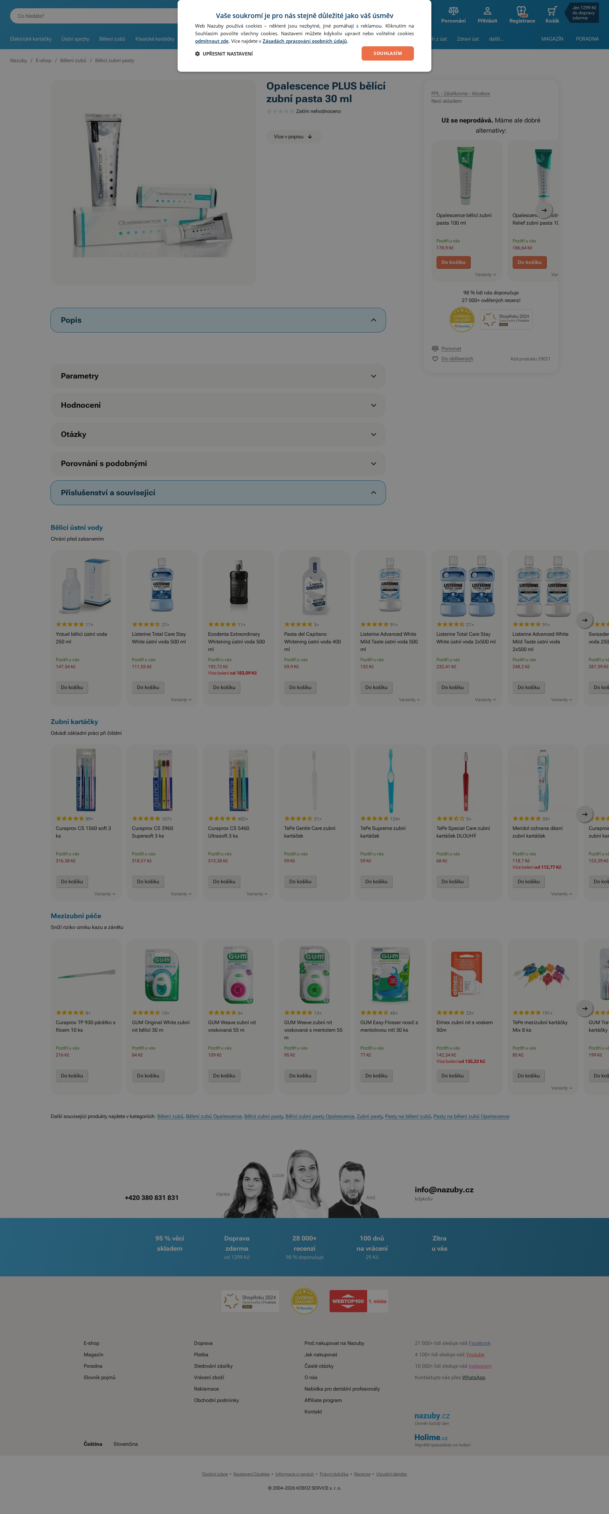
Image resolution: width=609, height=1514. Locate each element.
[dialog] (304, 36)
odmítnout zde (212, 41)
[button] (224, 53)
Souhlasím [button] (388, 53)
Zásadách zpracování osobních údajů (305, 41)
